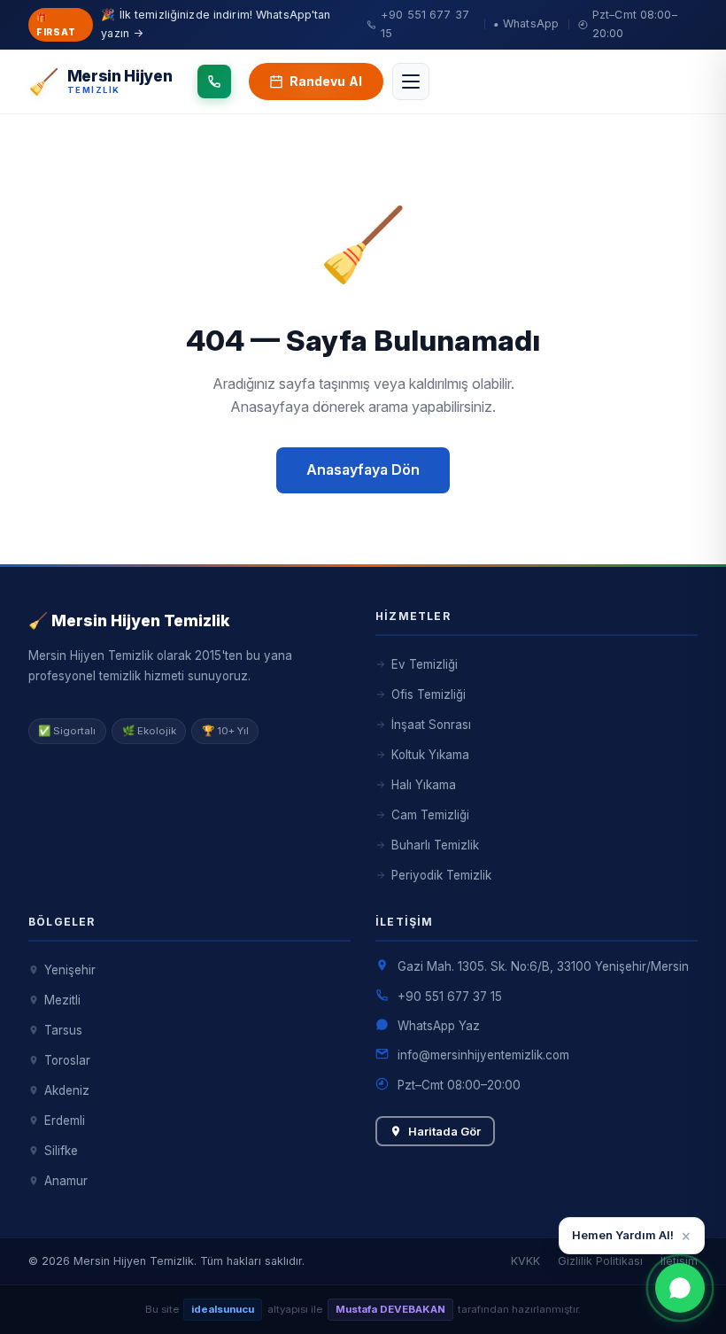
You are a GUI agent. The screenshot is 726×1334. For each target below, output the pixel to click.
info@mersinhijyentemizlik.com (483, 1055)
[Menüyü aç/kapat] (410, 81)
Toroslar (67, 1060)
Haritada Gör (444, 1131)
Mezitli (62, 1000)
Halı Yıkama (423, 785)
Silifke (61, 1151)
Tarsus (63, 1030)
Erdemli (64, 1120)
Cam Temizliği (430, 815)
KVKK (525, 1261)
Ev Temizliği (424, 664)
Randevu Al (326, 81)
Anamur (66, 1181)
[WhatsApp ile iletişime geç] (680, 1288)
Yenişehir (70, 970)
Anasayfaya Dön (363, 469)
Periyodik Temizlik (441, 875)
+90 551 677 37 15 (450, 996)
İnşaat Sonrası (431, 724)
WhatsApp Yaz (439, 1026)
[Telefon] (214, 81)
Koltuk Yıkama (430, 755)
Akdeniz (66, 1090)
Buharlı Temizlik (435, 845)
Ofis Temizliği (428, 694)
